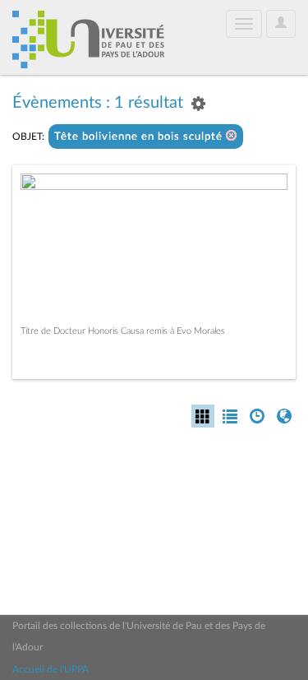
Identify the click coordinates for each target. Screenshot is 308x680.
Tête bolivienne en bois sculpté (140, 137)
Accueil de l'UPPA (50, 669)
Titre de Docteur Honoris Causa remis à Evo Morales (123, 330)
